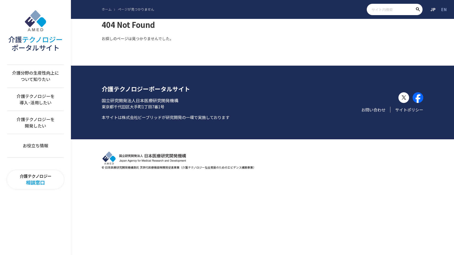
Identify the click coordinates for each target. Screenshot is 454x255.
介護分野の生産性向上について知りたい (35, 76)
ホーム (107, 9)
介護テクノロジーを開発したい (36, 122)
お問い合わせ (373, 110)
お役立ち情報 (35, 145)
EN (444, 9)
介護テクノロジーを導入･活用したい (36, 99)
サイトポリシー (409, 110)
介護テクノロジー (36, 179)
